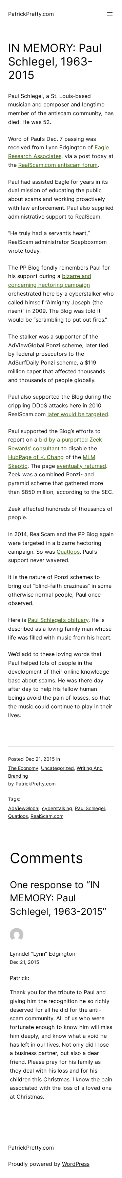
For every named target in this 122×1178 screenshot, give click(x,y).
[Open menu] (110, 14)
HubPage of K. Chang (36, 457)
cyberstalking (57, 808)
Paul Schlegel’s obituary (58, 620)
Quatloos (68, 551)
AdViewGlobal (23, 808)
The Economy (23, 768)
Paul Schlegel (90, 808)
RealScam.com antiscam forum (58, 164)
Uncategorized (57, 768)
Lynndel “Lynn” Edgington (42, 953)
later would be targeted (77, 414)
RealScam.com (46, 816)
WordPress (75, 1163)
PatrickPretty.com (31, 13)
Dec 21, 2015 (24, 962)
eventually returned (81, 465)
